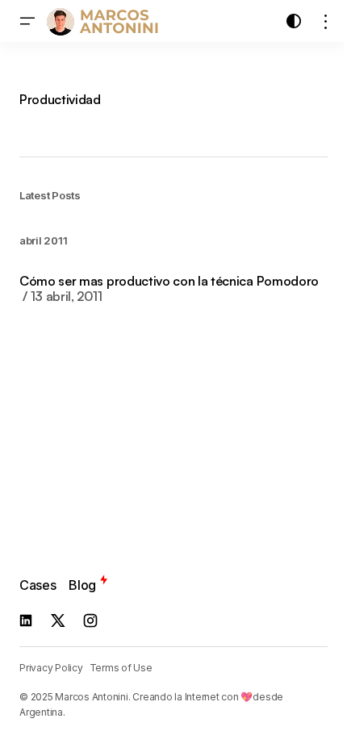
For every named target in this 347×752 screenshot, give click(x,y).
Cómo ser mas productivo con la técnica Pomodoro (169, 289)
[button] (27, 21)
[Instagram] (90, 620)
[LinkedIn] (26, 620)
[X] (58, 620)
